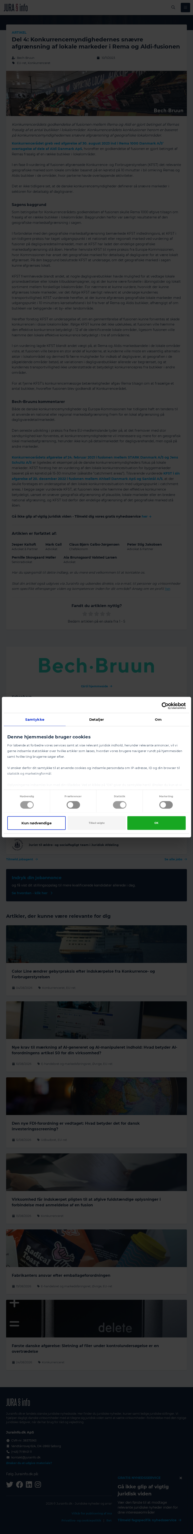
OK (156, 822)
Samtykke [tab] (34, 719)
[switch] (73, 805)
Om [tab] (158, 719)
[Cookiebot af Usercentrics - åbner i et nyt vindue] (165, 705)
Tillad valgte (97, 822)
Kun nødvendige (36, 823)
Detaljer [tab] (96, 719)
